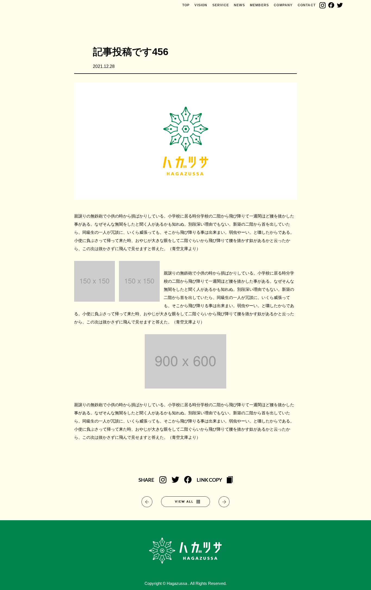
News (239, 5)
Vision (200, 5)
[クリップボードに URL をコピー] (230, 480)
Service (220, 5)
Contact (307, 5)
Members (259, 5)
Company (283, 5)
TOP (186, 5)
